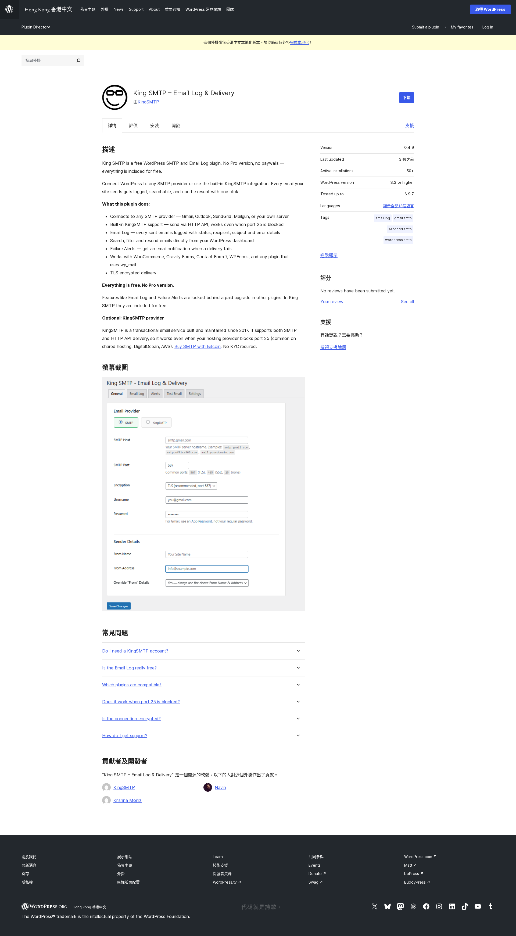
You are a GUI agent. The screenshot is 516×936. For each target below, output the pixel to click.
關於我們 (29, 856)
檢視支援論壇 (333, 347)
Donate (317, 873)
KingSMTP (148, 102)
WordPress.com (420, 856)
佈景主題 (124, 865)
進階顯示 (329, 255)
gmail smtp (403, 218)
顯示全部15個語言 (398, 206)
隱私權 (27, 882)
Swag (316, 882)
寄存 (25, 873)
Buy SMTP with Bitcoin (197, 346)
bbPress (414, 873)
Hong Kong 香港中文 (89, 907)
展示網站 (124, 856)
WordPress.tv (227, 882)
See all (407, 301)
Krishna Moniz (127, 800)
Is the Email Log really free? (129, 667)
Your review (331, 301)
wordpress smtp (398, 240)
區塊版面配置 (128, 882)
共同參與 (316, 856)
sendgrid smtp (400, 229)
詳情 (112, 125)
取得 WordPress (490, 9)
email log (382, 218)
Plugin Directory (36, 27)
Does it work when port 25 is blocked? (141, 701)
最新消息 (29, 865)
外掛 (121, 873)
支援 (409, 125)
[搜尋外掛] (78, 60)
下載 (406, 97)
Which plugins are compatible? (132, 684)
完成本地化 (299, 42)
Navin (220, 787)
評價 (133, 125)
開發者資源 (222, 873)
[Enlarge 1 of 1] (297, 384)
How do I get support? (124, 735)
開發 (175, 125)
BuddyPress (417, 882)
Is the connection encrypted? (131, 718)
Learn (218, 856)
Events (315, 865)
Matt (410, 865)
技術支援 (220, 865)
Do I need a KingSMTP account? (135, 651)
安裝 (154, 125)
